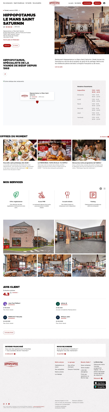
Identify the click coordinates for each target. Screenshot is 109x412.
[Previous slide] (100, 188)
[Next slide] (104, 188)
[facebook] (5, 74)
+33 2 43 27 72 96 (8, 37)
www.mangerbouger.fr (38, 406)
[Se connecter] (104, 3)
